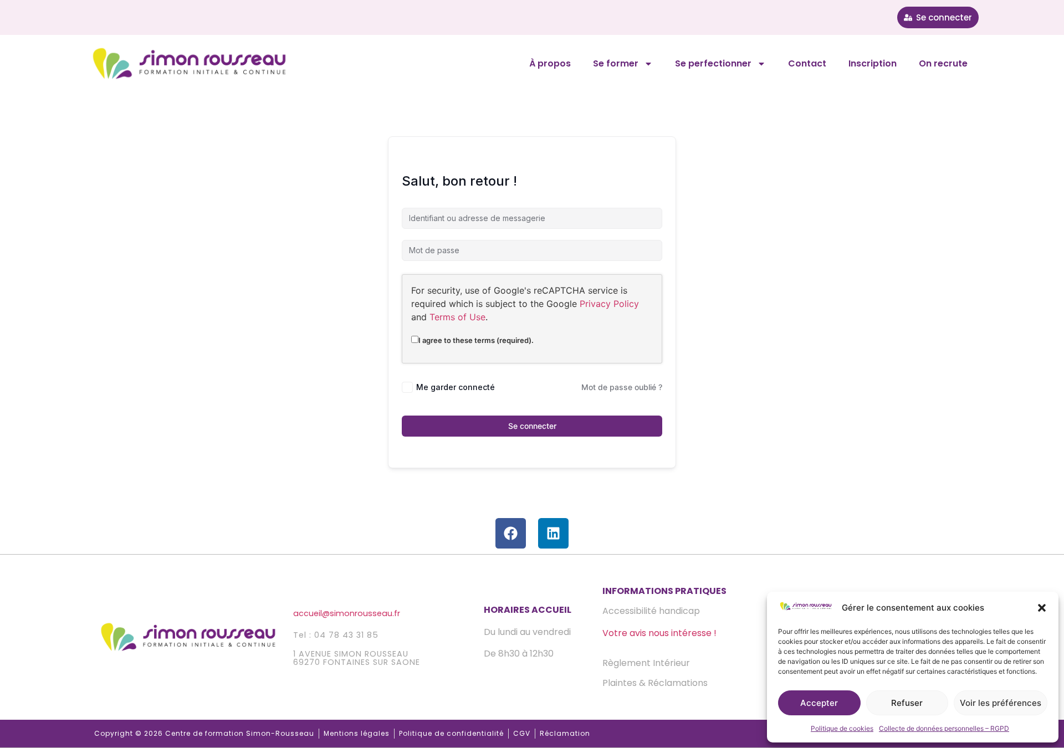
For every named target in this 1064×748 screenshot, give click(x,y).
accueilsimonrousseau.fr (346, 613)
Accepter (819, 703)
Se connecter (532, 426)
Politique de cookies (842, 728)
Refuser (907, 703)
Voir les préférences (1000, 703)
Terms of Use (457, 316)
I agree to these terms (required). (476, 340)
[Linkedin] (553, 533)
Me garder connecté (455, 387)
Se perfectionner (713, 63)
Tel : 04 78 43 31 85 (335, 635)
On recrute (943, 63)
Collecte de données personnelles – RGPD (944, 728)
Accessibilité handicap (651, 610)
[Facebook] (510, 533)
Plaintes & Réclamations (655, 683)
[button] (1041, 607)
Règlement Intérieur (646, 663)
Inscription (872, 63)
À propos (550, 63)
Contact (807, 63)
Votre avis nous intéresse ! (659, 633)
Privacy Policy (609, 303)
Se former (615, 63)
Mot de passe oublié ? (621, 387)
